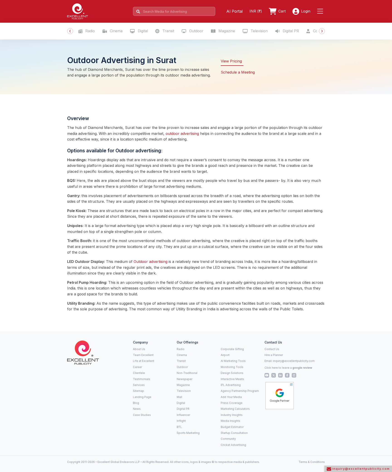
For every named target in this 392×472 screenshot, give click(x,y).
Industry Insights (232, 415)
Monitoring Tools (232, 367)
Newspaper (184, 379)
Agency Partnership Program (240, 391)
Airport (225, 355)
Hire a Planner (274, 355)
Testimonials (141, 379)
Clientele (139, 373)
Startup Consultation (234, 433)
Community (228, 438)
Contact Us (272, 349)
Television (259, 31)
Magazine (226, 31)
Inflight (181, 421)
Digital (142, 31)
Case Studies (142, 415)
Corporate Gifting (232, 349)
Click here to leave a (288, 367)
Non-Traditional (187, 373)
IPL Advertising (231, 385)
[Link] (83, 352)
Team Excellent (143, 355)
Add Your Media (231, 397)
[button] (321, 11)
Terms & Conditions (312, 462)
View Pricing (231, 61)
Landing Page (142, 397)
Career (137, 367)
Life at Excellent (143, 361)
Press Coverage (232, 403)
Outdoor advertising (150, 261)
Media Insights (230, 421)
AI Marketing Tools (233, 361)
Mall (179, 397)
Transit (167, 31)
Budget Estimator (232, 427)
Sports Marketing (188, 433)
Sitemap (138, 391)
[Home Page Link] (77, 11)
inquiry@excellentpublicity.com (294, 361)
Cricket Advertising (233, 445)
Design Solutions (232, 373)
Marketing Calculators (235, 408)
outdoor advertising (182, 133)
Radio (89, 31)
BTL (179, 427)
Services (139, 385)
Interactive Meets (232, 379)
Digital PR (290, 31)
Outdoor (195, 31)
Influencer (183, 415)
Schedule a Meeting (238, 72)
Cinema (115, 31)
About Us (139, 349)
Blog (136, 403)
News (137, 408)
